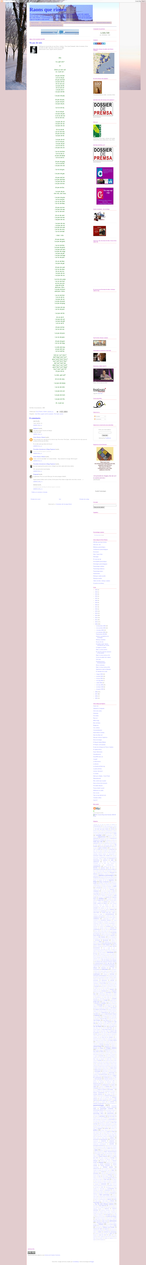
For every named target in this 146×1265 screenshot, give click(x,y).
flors (116, 986)
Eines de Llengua (97, 739)
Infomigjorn (113, 1012)
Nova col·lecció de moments (100, 783)
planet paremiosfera (106, 1125)
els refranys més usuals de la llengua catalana (106, 961)
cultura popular (113, 929)
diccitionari (105, 940)
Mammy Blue (109, 1058)
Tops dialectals (102, 1205)
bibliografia (112, 872)
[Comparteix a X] (63, 411)
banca (113, 867)
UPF (111, 1217)
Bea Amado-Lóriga (100, 870)
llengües (113, 1049)
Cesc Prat (109, 908)
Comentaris (98, 419)
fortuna (109, 991)
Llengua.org (107, 1049)
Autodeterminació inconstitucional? (100, 662)
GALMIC (103, 995)
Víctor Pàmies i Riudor (39, 437)
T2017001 (95, 1194)
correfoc (113, 924)
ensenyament (96, 969)
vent (110, 1222)
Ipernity (109, 1015)
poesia (61, 414)
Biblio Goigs (96, 720)
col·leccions (109, 911)
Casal (115, 894)
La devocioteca (97, 761)
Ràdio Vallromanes (109, 1154)
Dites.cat (115, 944)
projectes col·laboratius (98, 1142)
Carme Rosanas (109, 894)
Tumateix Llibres (97, 797)
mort (104, 1083)
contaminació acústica (97, 923)
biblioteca (95, 874)
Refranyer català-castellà (99, 576)
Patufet (94, 1117)
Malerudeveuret (97, 778)
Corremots (95, 926)
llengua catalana (111, 1048)
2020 (96, 600)
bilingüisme (96, 877)
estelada (105, 974)
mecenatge (97, 1071)
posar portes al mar (101, 1131)
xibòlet (101, 1238)
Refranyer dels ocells (105, 1160)
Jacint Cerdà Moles (113, 1017)
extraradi (112, 980)
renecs (98, 1171)
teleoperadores (103, 1199)
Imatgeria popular (111, 1009)
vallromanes (113, 1221)
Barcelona (103, 869)
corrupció (101, 926)
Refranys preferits (108, 1167)
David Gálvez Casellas (98, 732)
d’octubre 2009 (100, 630)
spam (105, 1191)
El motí (113, 955)
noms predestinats (106, 1091)
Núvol (114, 1094)
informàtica (95, 1014)
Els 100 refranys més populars (109, 960)
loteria (106, 1055)
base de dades (111, 869)
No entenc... (111, 1089)
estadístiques (96, 974)
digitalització (107, 941)
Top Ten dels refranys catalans (104, 1204)
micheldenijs (76, 1261)
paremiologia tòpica (98, 1113)
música (113, 1085)
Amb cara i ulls (97, 544)
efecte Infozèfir (102, 952)
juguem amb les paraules (47, 414)
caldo (101, 889)
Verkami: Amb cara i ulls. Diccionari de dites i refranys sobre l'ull (78, 22)
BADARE (95, 867)
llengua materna (99, 1049)
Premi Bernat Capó (97, 1133)
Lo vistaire (95, 773)
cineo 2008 (105, 909)
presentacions (104, 1139)
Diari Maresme (96, 938)
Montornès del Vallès (110, 1080)
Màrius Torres (98, 1069)
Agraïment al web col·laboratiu (103, 669)
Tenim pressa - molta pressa (101, 1200)
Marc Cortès (97, 1063)
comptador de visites (98, 917)
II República (106, 1007)
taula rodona (95, 1197)
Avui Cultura (112, 866)
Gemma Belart (106, 997)
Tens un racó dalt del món (99, 795)
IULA (99, 1017)
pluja (106, 1127)
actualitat (98, 835)
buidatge (109, 886)
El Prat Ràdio (104, 957)
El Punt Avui (111, 957)
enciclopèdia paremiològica (108, 964)
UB (116, 1214)
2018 (96, 604)
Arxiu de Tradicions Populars (109, 852)
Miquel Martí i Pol (96, 1075)
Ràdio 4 (102, 1150)
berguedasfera (109, 870)
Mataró (110, 1069)
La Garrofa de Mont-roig (99, 766)
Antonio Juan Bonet (108, 844)
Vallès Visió (104, 1221)
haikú (110, 1003)
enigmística (112, 966)
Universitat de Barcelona (100, 1217)
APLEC (115, 846)
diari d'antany (102, 937)
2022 (96, 596)
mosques (108, 1083)
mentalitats (97, 1072)
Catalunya (107, 897)
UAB (113, 1214)
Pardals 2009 (105, 1101)
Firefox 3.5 (111, 986)
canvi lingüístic (96, 892)
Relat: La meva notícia (101, 649)
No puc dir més (99, 642)
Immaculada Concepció (102, 1010)
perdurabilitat (112, 1119)
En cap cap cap (97, 559)
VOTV (102, 1233)
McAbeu (115, 1069)
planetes (113, 1125)
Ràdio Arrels (114, 1150)
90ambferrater (109, 830)
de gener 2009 (100, 689)
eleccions (98, 960)
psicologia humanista (98, 1145)
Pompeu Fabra (104, 1130)
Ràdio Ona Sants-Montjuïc (107, 1153)
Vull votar (98, 659)
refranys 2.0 (109, 1162)
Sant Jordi (106, 1179)
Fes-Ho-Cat (110, 983)
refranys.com (96, 1168)
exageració (113, 978)
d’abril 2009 (99, 682)
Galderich (35, 428)
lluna (102, 1054)
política (95, 1130)
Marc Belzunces (113, 1062)
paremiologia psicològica (98, 1111)
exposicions (104, 980)
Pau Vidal (100, 1117)
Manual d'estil (109, 1060)
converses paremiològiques (109, 923)
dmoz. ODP (112, 946)
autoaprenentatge (96, 864)
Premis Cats (112, 1136)
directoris (113, 941)
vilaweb (106, 1228)
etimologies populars (112, 975)
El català (112, 954)
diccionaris (97, 940)
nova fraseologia (111, 1092)
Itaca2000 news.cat (98, 756)
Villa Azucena (112, 1228)
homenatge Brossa (109, 1004)
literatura (95, 1048)
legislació (113, 1044)
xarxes (110, 1234)
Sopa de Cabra (100, 1191)
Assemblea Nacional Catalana (99, 854)
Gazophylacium (97, 754)
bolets (106, 883)
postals (108, 1131)
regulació (107, 1168)
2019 (96, 602)
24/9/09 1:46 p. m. (37, 434)
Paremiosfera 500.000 (101, 634)
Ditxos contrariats (100, 665)
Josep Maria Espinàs (107, 1029)
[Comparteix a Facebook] (65, 411)
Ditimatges (96, 556)
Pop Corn (111, 1130)
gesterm (100, 1000)
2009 (96, 624)
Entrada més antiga (84, 499)
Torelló (109, 1205)
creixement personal (103, 927)
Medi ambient (105, 1071)
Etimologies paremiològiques (100, 564)
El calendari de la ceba (101, 671)
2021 (96, 598)
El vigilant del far (97, 749)
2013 (96, 615)
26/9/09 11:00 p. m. (38, 489)
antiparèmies (106, 843)
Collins (114, 911)
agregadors (102, 838)
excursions (95, 980)
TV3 (105, 1214)
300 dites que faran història (100, 542)
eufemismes (102, 977)
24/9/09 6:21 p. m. (37, 446)
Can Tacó (103, 891)
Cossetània (108, 926)
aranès (99, 849)
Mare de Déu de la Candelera (104, 1065)
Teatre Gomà (102, 1197)
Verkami (100, 1224)
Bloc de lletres (96, 723)
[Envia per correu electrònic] (60, 411)
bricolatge (115, 884)
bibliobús (105, 872)
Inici (60, 499)
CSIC (102, 929)
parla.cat (103, 1114)
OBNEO (94, 1095)
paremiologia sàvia (111, 1111)
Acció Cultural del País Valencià (101, 833)
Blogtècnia (113, 881)
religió (94, 1171)
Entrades (97, 416)
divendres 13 (105, 946)
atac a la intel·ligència (109, 858)
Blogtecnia (95, 725)
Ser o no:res (96, 793)
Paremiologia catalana (97, 535)
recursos (95, 1159)
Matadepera (105, 1069)
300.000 (113, 829)
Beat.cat (95, 718)
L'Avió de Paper (106, 1034)
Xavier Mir (107, 1236)
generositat (102, 998)
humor (100, 1006)
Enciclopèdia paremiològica (100, 561)
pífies (99, 1125)
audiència (105, 860)
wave (107, 1233)
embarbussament (99, 963)
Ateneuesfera (96, 860)
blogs (95, 881)
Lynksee (95, 1057)
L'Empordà (113, 1034)
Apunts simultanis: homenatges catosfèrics (51, 22)
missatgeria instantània (106, 1075)
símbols (115, 1185)
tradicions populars (97, 1208)
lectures (107, 1044)
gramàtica (97, 1003)
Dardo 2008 (97, 931)
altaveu (113, 840)
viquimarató (113, 1230)
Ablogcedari (107, 832)
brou (95, 886)
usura (115, 1217)
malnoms (102, 1058)
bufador (104, 886)
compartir (108, 915)
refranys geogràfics (105, 1165)
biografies (102, 877)
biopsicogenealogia (109, 877)
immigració (97, 1012)
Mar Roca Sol (101, 1062)
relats (112, 1170)
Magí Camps (96, 1058)
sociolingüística (110, 1188)
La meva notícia (112, 1040)
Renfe (102, 1171)
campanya (112, 889)
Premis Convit (96, 1137)
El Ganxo (108, 955)
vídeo (115, 1225)
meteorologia (111, 1072)
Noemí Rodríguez (96, 1091)
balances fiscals (105, 867)
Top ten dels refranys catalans (103, 22)
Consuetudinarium (97, 730)
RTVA (100, 1177)
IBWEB (109, 1006)
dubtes (113, 949)
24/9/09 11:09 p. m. (38, 481)
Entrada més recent (35, 499)
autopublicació (96, 866)
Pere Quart (56, 414)
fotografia (114, 991)
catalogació (101, 897)
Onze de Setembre (104, 1097)
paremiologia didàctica (98, 1110)
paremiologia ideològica (110, 1110)
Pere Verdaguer (102, 1120)
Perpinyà (115, 1120)
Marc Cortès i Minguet (105, 1063)
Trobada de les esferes (98, 1213)
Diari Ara (95, 937)
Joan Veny (100, 1023)
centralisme (112, 901)
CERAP (113, 906)
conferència (96, 918)
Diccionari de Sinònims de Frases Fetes (109, 938)
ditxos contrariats (98, 946)
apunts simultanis (102, 848)
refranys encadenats (105, 1164)
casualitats (109, 895)
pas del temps (111, 1116)
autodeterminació (109, 864)
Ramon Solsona (103, 1156)
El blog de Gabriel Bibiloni (99, 742)
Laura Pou (113, 1043)
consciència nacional (105, 920)
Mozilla (113, 1083)
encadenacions (96, 964)
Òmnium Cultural (109, 1095)
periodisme (109, 1120)
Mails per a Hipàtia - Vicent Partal (101, 776)
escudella (110, 971)
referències (101, 1159)
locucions (101, 1055)
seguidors (115, 1182)
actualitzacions (109, 835)
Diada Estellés (106, 935)
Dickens (113, 940)
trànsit (113, 1210)
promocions (112, 1142)
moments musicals (108, 1078)
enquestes (103, 967)
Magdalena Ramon (111, 1057)
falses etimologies (102, 981)
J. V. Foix (105, 1017)
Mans (104, 1060)
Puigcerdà (107, 1145)
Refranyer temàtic (97, 578)
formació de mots (96, 991)
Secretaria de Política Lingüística (104, 1182)
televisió (109, 1199)
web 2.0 (112, 1233)
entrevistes (105, 969)
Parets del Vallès (96, 1114)
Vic (107, 1224)
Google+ (104, 1001)
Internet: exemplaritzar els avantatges (102, 637)
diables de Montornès (105, 934)
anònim (101, 843)
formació (112, 989)
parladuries (109, 1114)
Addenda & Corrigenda (98, 708)
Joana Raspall (112, 1024)
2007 (96, 694)
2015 (96, 611)
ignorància (95, 1007)
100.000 (113, 824)
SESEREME (109, 1185)
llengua (101, 1048)
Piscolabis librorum (98, 785)
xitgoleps (111, 1238)
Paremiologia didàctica (98, 568)
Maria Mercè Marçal (113, 1066)
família (109, 981)
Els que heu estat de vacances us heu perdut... (103, 652)
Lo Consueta (112, 1054)
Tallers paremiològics (104, 1194)
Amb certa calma (97, 711)
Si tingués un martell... (101, 647)
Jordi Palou (109, 1027)
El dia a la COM (102, 955)
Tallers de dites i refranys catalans (101, 580)
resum (102, 1173)
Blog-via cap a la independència (108, 878)
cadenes (95, 889)
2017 (96, 607)
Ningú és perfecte (102, 1089)
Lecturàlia (101, 1044)
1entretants (106, 827)
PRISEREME (112, 1139)
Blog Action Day (98, 878)
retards (106, 1173)
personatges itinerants (99, 1122)
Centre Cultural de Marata (100, 903)
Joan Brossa (106, 1020)
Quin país (100, 1148)
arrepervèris (112, 849)
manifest (100, 1060)
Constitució (113, 921)
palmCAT (110, 1100)
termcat (112, 1200)
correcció (102, 924)
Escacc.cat (97, 971)
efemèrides (110, 952)
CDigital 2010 (100, 900)
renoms (107, 1171)
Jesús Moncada (112, 1018)
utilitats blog (97, 1219)
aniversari (95, 843)
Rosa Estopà (105, 1176)
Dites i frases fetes (98, 554)
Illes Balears (114, 1007)
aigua (107, 838)
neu (95, 1089)
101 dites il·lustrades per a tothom (110, 826)
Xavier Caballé (101, 1236)
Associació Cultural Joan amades (101, 855)
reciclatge (112, 1157)
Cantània (109, 891)
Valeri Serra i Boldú (111, 1219)
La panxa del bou (97, 768)
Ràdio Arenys (107, 1150)
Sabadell (104, 1177)
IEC (114, 1006)
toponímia (95, 1205)
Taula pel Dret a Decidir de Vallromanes (107, 1196)
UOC (108, 1217)
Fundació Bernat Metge (103, 994)
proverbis (112, 1144)
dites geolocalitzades (107, 943)
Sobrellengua (108, 1187)
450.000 (95, 830)
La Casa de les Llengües (106, 1037)
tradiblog (113, 1207)
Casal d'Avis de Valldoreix (100, 895)
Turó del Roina (108, 1213)
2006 (96, 696)
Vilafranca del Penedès (109, 1227)
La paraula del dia (99, 1041)
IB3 (105, 1006)
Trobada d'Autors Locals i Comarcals (107, 1211)
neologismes (108, 1088)
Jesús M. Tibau (103, 1018)
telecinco (96, 1199)
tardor (114, 1194)
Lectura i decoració (98, 771)
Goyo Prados (114, 1001)
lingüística (113, 1046)
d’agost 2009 (99, 674)
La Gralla (109, 1038)
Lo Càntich (106, 1054)
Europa (107, 978)
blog (116, 877)
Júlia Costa (103, 1032)
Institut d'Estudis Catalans (111, 1014)
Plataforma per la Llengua (98, 1127)
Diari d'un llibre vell (97, 735)
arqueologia (105, 849)
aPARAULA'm (108, 846)
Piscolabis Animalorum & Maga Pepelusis (44, 449)
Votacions (97, 1233)
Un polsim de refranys (98, 583)
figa (101, 986)
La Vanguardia (100, 1043)
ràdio (96, 1150)
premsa (112, 1137)
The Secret (114, 1202)
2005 (96, 698)
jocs (105, 1026)
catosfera (101, 898)
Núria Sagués (107, 1094)
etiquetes (96, 977)
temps (115, 1199)
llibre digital (96, 1051)
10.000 (107, 824)
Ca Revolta (98, 887)
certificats (102, 908)
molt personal (98, 1079)
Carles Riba (96, 894)
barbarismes (96, 869)
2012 (96, 617)
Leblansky (95, 1044)
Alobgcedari (108, 840)
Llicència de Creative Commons (52, 1255)
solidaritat (101, 1190)
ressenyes (95, 1173)
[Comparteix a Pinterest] (67, 411)
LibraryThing (97, 1046)
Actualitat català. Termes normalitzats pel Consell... (103, 644)
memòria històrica (113, 1071)
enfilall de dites (96, 966)
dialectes (113, 935)
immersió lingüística (113, 1010)
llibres (102, 1051)
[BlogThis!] (62, 411)
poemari (100, 1128)
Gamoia (115, 995)
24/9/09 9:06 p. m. (37, 453)
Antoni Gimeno (98, 844)
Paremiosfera (96, 573)
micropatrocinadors (103, 1074)
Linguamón (106, 1046)
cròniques (112, 927)
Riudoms (104, 1174)
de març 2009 (99, 684)
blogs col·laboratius (104, 881)
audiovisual (96, 861)
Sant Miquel (114, 1179)
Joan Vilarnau (114, 1023)
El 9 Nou (95, 954)
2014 (96, 613)
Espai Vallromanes (97, 752)
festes (98, 984)
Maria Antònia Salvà (103, 1066)
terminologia (96, 1202)
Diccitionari (96, 552)
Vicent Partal (101, 1225)
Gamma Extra (109, 995)
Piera (96, 1125)
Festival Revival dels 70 (112, 984)
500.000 (103, 830)
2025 (96, 589)
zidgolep (102, 1239)
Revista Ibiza (112, 1173)
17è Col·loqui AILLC (99, 827)
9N (114, 830)
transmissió (95, 1211)
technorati (109, 1197)
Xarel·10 (95, 800)
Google (105, 1000)
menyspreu (104, 1072)
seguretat (97, 1184)
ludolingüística (112, 1055)
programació (95, 1140)
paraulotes (97, 1101)
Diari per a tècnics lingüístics (100, 737)
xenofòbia (113, 1236)
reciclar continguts (104, 1157)
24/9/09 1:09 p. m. (37, 425)
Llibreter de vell (109, 1051)
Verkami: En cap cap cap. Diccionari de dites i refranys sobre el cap (46, 25)
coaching (103, 911)
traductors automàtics (105, 1210)
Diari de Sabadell (111, 937)
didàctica (95, 941)
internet (97, 1015)
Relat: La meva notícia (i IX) (103, 655)
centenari (105, 901)
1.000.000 (95, 824)
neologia (102, 1088)
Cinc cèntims (96, 727)
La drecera (95, 764)
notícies (113, 1091)
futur (111, 994)
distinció (99, 943)
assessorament (112, 854)
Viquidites (107, 1230)
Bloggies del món (102, 880)
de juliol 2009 (99, 676)
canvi (113, 891)
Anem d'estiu (112, 841)
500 (99, 830)
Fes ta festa (103, 983)
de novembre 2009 (101, 628)
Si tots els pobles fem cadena (103, 657)
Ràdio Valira (100, 1154)
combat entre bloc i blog (108, 912)
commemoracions (109, 914)
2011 (96, 619)
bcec (94, 870)
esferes (115, 971)
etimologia (112, 974)
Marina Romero (106, 1068)
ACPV (111, 833)
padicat (105, 1098)
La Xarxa (107, 1043)
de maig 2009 (99, 680)
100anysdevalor (97, 826)
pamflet (115, 1100)
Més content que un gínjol (99, 780)
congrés (113, 918)
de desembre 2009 (101, 626)
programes (111, 1140)
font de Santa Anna (103, 989)
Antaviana (95, 713)
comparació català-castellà (98, 915)
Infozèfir (101, 1014)
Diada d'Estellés (97, 935)
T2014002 (112, 1193)
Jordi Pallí (100, 393)
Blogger (94, 880)
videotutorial (98, 1227)
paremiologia (98, 1105)
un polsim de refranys (111, 1216)
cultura (106, 929)
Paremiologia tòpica (98, 571)
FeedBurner (108, 438)
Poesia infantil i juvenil (98, 788)
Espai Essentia (98, 972)
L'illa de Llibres (96, 1035)
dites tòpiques (106, 944)
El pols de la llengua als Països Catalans (103, 747)
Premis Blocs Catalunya (102, 1136)
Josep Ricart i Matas (105, 1031)
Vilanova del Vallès (97, 1228)
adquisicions (101, 837)
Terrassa (103, 1202)
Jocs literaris (112, 1026)
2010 (96, 621)
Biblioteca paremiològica (99, 547)
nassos (113, 1086)
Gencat (113, 997)
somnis (113, 1190)
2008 (96, 691)
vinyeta (94, 1230)
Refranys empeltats (101, 639)
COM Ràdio (96, 912)
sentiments (103, 1184)
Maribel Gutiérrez (98, 1068)
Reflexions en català (98, 790)
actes (115, 833)
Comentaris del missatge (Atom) (64, 504)
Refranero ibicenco (111, 1159)
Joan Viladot (106, 1023)
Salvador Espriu (111, 1177)
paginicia (111, 1098)
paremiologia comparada (106, 1108)
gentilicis (108, 998)
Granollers (103, 1003)
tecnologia (114, 1197)
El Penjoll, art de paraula (99, 744)
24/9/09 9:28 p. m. (37, 471)
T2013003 (107, 1193)
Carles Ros (103, 894)
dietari (100, 941)
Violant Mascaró (101, 1230)
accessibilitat (114, 832)
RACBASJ (115, 1148)
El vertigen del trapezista (104, 958)
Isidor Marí (114, 1015)
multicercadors (96, 1084)
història (113, 1003)
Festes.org (103, 984)
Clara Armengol (96, 911)
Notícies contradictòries (99, 1092)
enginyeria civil (105, 966)
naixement (101, 1086)
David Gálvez (104, 931)
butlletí (115, 886)
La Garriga (103, 1038)
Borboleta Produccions (106, 884)
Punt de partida (113, 1145)
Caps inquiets (104, 892)
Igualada (101, 1007)
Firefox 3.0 (106, 986)
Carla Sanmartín (111, 892)
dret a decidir (106, 947)
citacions (112, 909)
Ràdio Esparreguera (98, 1151)
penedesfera (104, 1119)
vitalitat (99, 1231)
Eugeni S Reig (109, 977)
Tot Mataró (102, 1207)
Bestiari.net (100, 872)
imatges (94, 1010)
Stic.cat (109, 1191)
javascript (96, 1018)
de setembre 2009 (101, 632)
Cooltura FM (95, 924)
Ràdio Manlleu (98, 1153)
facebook (95, 981)
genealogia (95, 998)
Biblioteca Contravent (104, 874)
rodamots (110, 1174)
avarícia (105, 866)
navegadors (96, 1088)
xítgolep (106, 1238)
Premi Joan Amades (103, 1134)
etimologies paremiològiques (100, 975)
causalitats (109, 898)
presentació (96, 1139)
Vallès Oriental (96, 1221)
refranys (101, 1162)
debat (109, 931)
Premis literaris (105, 1137)
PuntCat (96, 1147)
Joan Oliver (37, 414)
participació (102, 1116)
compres (113, 915)
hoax (94, 1004)
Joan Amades (96, 1020)
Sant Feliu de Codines (97, 1179)
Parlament (115, 1114)
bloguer (95, 883)
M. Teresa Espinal (102, 1057)
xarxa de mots (102, 1234)
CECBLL (107, 900)
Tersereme (109, 1202)
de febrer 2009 (100, 687)
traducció (107, 1208)
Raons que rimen (47, 9)
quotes (105, 1148)
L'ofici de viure (111, 1035)
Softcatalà (95, 1190)
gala (99, 995)
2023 (96, 594)
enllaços (95, 967)
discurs (94, 943)
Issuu (96, 1017)
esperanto (113, 972)
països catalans (102, 1100)
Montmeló (101, 1080)
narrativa (107, 1086)
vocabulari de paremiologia (110, 1231)
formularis (104, 991)
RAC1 (109, 1148)
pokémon (113, 1128)
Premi (113, 1131)
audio (112, 860)
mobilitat (106, 1077)
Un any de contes (101, 1216)
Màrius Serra (114, 1068)
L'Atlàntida (99, 1034)
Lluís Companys (101, 1052)
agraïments (95, 838)
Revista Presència (96, 1174)
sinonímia (97, 1187)
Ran (111, 1156)
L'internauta (103, 1035)
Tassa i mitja (95, 1196)
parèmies (112, 1101)
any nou (102, 846)
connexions (95, 920)
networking (114, 1088)
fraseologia (108, 992)
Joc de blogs (97, 1026)
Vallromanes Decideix (101, 1222)
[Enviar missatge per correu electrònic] (57, 411)
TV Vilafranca (99, 1214)
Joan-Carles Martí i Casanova (101, 1024)
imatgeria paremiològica (100, 1009)
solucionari (107, 1190)
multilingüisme (105, 1084)
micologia (95, 1074)
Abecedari (95, 832)
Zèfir (98, 1239)
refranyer (95, 1160)
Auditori (104, 861)
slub (102, 1187)
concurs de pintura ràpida (110, 917)
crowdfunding (96, 929)
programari (103, 1140)
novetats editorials (97, 1094)
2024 (96, 592)
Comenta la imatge (97, 914)
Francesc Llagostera (99, 992)
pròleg (106, 1142)
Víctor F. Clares (109, 1225)
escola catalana (103, 971)
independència (104, 1012)
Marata (107, 1062)
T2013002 (101, 1193)
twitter (109, 1214)
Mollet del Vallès (113, 1077)
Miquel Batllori (112, 1074)
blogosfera (111, 880)
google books (112, 1000)
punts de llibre (103, 1147)
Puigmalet (36, 474)
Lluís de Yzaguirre (109, 1052)
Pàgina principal (35, 22)
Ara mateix (96, 715)
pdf (110, 1117)
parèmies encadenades (98, 1103)
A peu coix (95, 706)
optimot (100, 1098)
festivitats (97, 986)
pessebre (107, 1122)
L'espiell (95, 759)
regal (102, 1168)
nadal (94, 1086)
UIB (95, 1216)
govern (108, 1001)
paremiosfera (110, 1113)
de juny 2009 (99, 678)
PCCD (105, 1117)
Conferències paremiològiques (100, 549)
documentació (96, 947)
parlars (96, 1116)
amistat (107, 841)
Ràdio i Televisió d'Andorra (110, 1151)
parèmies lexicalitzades (110, 1103)
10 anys (102, 824)
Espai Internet (106, 972)
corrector (108, 924)
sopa (94, 1191)
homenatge (99, 1004)
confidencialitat (106, 918)
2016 (96, 609)
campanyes (96, 891)
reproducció (113, 1171)
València (103, 1219)
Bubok (99, 886)
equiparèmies (114, 969)
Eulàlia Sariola (101, 978)
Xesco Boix (95, 1238)
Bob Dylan (101, 883)
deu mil (107, 932)
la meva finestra (103, 1040)
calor (106, 889)
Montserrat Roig (97, 1083)
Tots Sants (108, 1207)
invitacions (104, 1015)
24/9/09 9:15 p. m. (37, 460)
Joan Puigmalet (108, 1021)
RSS (111, 1176)
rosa (99, 1176)
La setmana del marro (109, 1041)
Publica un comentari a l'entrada (39, 492)
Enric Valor (111, 967)
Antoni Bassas (114, 843)
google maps (96, 1001)
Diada (113, 934)
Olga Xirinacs (100, 1095)
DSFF (109, 949)
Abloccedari (101, 832)
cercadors (95, 908)
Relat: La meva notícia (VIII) (103, 667)
